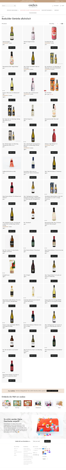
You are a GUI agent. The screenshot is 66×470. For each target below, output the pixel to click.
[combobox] (9, 6)
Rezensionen (33, 13)
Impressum (26, 451)
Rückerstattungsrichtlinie (28, 457)
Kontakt (57, 10)
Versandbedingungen (28, 461)
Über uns (16, 448)
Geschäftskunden (47, 10)
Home (3, 16)
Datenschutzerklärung (28, 453)
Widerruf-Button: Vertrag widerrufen (27, 449)
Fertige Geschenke (12, 10)
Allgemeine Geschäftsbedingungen (28, 455)
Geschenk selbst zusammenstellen (30, 10)
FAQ (15, 453)
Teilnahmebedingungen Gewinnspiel (28, 463)
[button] (5, 43)
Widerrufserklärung (27, 459)
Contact (15, 450)
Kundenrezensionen (18, 452)
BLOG (15, 455)
